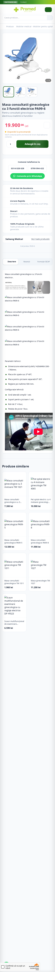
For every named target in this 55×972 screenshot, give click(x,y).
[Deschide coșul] (48, 9)
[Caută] (50, 17)
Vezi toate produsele (40, 239)
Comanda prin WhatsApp (29, 176)
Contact (23, 2)
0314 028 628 (17, 168)
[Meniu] (6, 9)
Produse (10, 26)
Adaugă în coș (32, 144)
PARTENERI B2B (10, 2)
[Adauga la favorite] (47, 125)
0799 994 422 (37, 168)
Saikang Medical (14, 239)
